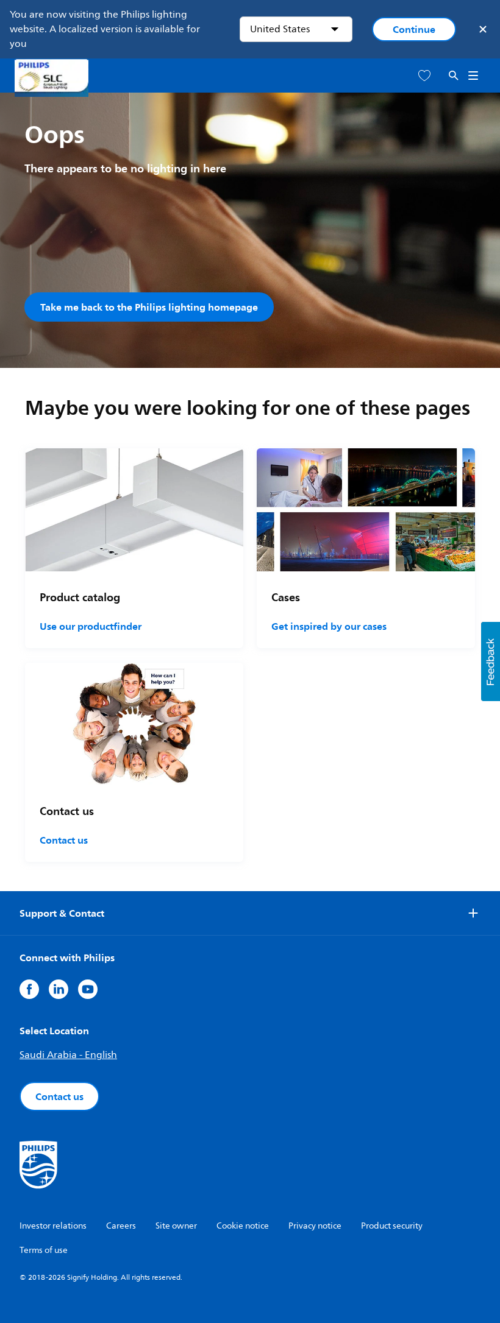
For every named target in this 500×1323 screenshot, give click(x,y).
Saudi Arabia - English (68, 1055)
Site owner (176, 1226)
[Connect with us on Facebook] (29, 989)
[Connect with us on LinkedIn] (58, 989)
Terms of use (44, 1250)
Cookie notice (242, 1226)
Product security (392, 1226)
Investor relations (53, 1226)
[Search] (453, 75)
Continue (414, 29)
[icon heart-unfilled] (424, 75)
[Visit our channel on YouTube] (88, 989)
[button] (490, 661)
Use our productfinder (90, 626)
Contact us (64, 840)
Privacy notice (314, 1226)
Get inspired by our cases (329, 626)
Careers (121, 1226)
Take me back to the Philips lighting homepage (149, 307)
